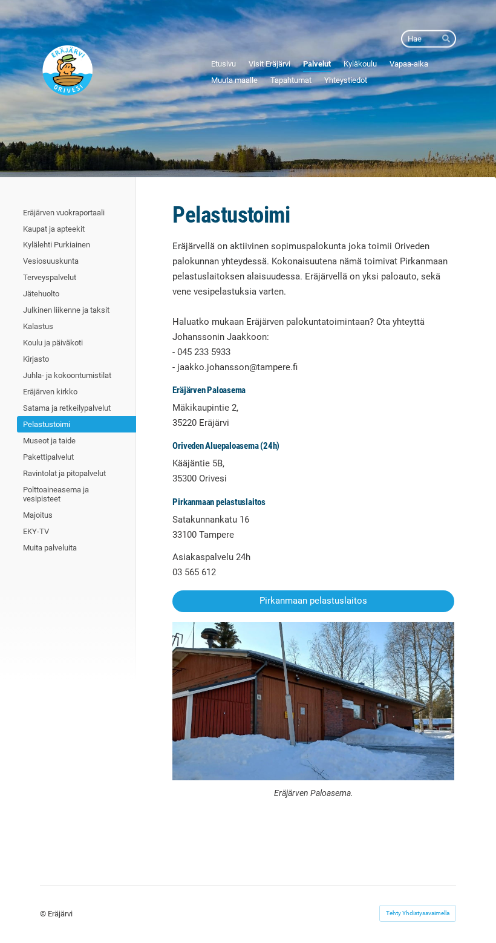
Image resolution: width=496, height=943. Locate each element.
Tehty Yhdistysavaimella (417, 913)
